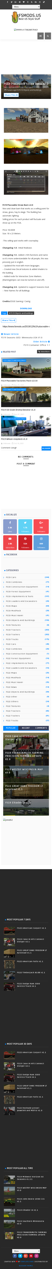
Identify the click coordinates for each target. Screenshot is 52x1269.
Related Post (9, 352)
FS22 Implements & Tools (19, 663)
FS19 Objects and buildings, (30, 90)
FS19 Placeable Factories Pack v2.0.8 (19, 381)
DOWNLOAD (26, 308)
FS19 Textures (13, 625)
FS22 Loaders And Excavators (21, 668)
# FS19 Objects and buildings (21, 313)
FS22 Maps (11, 673)
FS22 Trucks (12, 720)
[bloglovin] (23, 2)
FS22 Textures (13, 706)
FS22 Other (11, 697)
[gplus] (15, 2)
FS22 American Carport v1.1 (31, 928)
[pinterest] (19, 2)
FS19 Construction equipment (22, 587)
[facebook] (7, 2)
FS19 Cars (11, 577)
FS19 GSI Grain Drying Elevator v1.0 (18, 410)
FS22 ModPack (13, 677)
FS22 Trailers (13, 716)
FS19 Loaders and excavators (21, 601)
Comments (41, 728)
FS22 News (11, 687)
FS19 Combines (14, 582)
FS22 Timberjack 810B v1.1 (31, 973)
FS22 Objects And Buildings (20, 692)
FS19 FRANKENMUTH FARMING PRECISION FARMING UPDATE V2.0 (24, 756)
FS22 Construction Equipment (22, 654)
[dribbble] (27, 2)
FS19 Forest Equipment (18, 591)
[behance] (35, 2)
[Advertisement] (26, 56)
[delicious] (43, 2)
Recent (26, 728)
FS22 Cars (11, 644)
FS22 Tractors (13, 711)
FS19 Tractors (13, 630)
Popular (11, 728)
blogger (46, 448)
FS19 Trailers (13, 634)
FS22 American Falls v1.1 (30, 961)
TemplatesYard (27, 1262)
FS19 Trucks (12, 639)
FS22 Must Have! (14, 682)
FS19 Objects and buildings (14, 360)
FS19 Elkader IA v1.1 (18, 802)
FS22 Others (12, 701)
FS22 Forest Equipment (18, 658)
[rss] (31, 2)
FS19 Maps (11, 606)
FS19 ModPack (13, 611)
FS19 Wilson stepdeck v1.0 (14, 439)
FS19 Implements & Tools (19, 596)
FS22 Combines (14, 649)
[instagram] (39, 2)
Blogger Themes (26, 1266)
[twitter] (11, 2)
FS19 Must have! (14, 615)
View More (45, 351)
